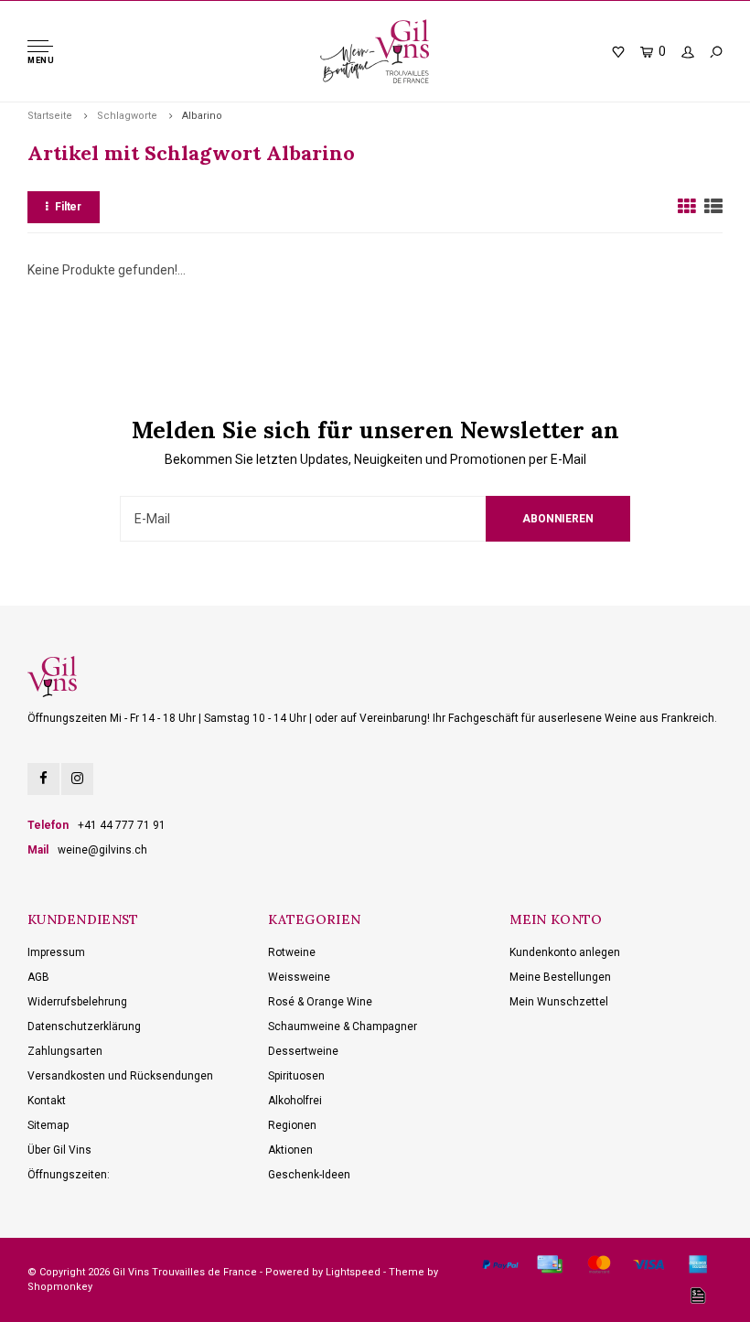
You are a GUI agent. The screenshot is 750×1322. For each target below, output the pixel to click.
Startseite (49, 116)
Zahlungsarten (64, 1051)
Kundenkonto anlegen (564, 952)
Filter (68, 206)
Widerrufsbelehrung (77, 1001)
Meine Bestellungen (560, 977)
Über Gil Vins (59, 1150)
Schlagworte (127, 116)
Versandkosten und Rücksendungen (120, 1075)
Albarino (202, 116)
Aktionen (290, 1150)
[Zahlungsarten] (500, 1264)
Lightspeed (353, 1272)
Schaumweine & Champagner (342, 1026)
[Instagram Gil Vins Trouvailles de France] (77, 779)
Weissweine (299, 977)
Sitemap (48, 1125)
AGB (38, 977)
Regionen (292, 1125)
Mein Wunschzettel (558, 1001)
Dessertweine (303, 1051)
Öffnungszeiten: (68, 1174)
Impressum (56, 952)
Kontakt (46, 1100)
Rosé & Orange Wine (320, 1001)
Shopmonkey (59, 1287)
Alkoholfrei (295, 1100)
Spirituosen (296, 1075)
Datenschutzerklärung (84, 1026)
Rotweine (292, 952)
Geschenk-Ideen (309, 1174)
